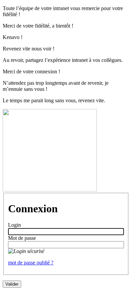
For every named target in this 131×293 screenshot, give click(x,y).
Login (14, 225)
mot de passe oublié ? (30, 262)
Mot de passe (22, 238)
